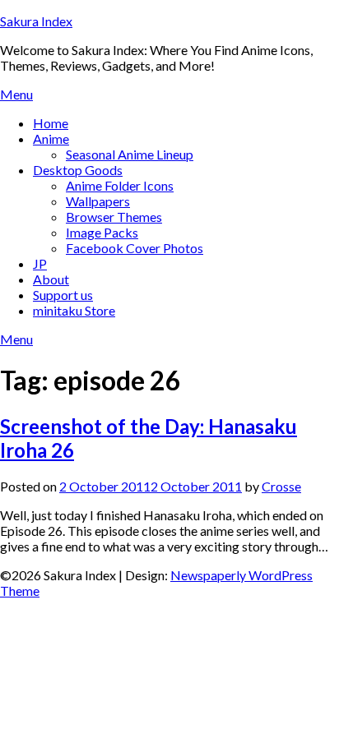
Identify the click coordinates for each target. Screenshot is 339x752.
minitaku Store (74, 310)
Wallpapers (98, 201)
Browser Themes (114, 216)
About (51, 279)
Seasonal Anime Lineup (129, 154)
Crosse (281, 486)
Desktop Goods (78, 170)
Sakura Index (36, 21)
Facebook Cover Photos (134, 248)
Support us (63, 294)
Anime (51, 138)
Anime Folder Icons (120, 185)
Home (50, 123)
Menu (16, 94)
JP (40, 263)
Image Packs (102, 232)
